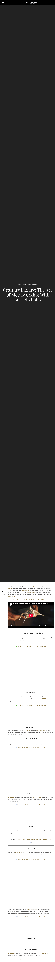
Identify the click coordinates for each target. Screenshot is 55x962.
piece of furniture (37, 797)
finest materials (41, 730)
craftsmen (34, 742)
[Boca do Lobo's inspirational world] (32, 2)
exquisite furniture (35, 637)
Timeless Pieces (34, 284)
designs (44, 698)
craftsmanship (25, 590)
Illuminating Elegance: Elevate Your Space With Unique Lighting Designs (33, 839)
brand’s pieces (11, 596)
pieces (27, 586)
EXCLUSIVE (20, 284)
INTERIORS (29, 284)
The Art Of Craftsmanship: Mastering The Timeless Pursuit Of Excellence (31, 599)
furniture (10, 588)
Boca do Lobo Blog (30, 592)
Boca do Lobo (32, 586)
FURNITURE (24, 284)
